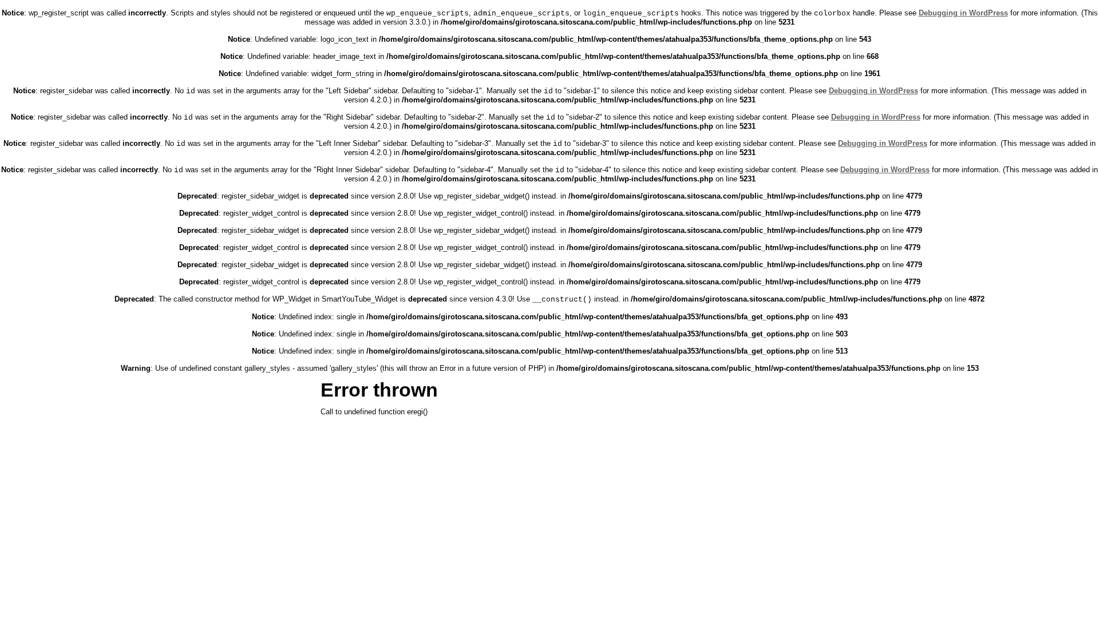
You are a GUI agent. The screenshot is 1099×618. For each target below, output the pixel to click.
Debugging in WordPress (963, 13)
